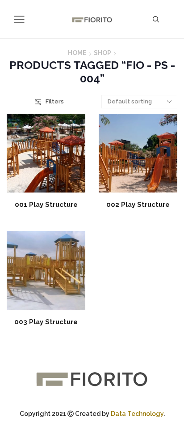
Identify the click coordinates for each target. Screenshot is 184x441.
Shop (102, 52)
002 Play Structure (138, 204)
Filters (55, 101)
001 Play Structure (46, 204)
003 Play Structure (46, 321)
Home (77, 52)
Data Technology (137, 413)
